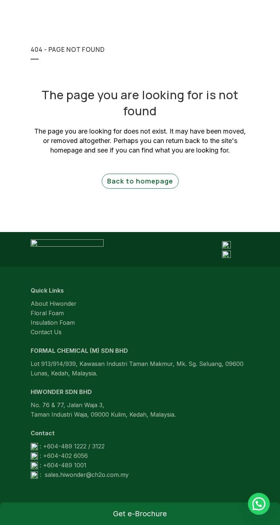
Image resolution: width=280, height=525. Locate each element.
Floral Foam (47, 313)
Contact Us (46, 332)
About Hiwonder (54, 303)
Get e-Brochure (140, 513)
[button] (259, 504)
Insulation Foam (53, 322)
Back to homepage (140, 181)
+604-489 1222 (64, 446)
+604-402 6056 (65, 455)
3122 (98, 446)
